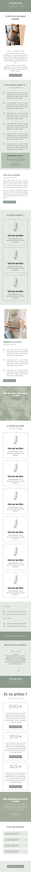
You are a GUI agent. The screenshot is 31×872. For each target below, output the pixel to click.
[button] (18, 670)
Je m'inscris (15, 164)
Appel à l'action (15, 75)
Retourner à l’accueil (15, 866)
